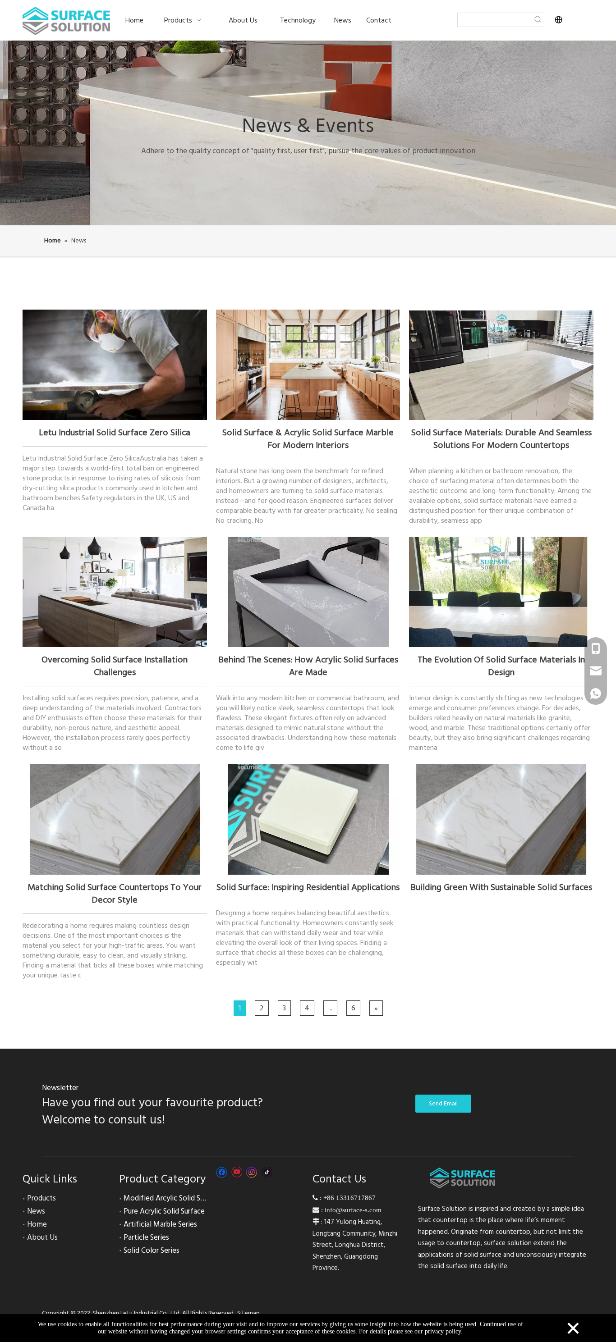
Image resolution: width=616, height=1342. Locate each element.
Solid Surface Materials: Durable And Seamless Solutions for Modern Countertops (501, 439)
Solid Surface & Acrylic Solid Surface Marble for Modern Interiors (308, 439)
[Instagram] (251, 1172)
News (36, 1211)
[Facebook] (221, 1172)
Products (41, 1198)
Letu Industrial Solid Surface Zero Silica (114, 432)
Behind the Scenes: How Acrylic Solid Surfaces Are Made (308, 666)
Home (37, 1224)
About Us (42, 1237)
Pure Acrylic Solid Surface (164, 1211)
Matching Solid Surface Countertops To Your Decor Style (115, 893)
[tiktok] (266, 1172)
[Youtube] (236, 1172)
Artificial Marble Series (160, 1224)
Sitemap (248, 1313)
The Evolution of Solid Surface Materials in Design (501, 666)
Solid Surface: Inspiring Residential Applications (308, 887)
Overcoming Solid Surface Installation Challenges (114, 666)
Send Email (443, 1103)
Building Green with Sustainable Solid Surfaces (501, 887)
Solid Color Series (151, 1250)
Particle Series (146, 1237)
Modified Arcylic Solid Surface (172, 1198)
